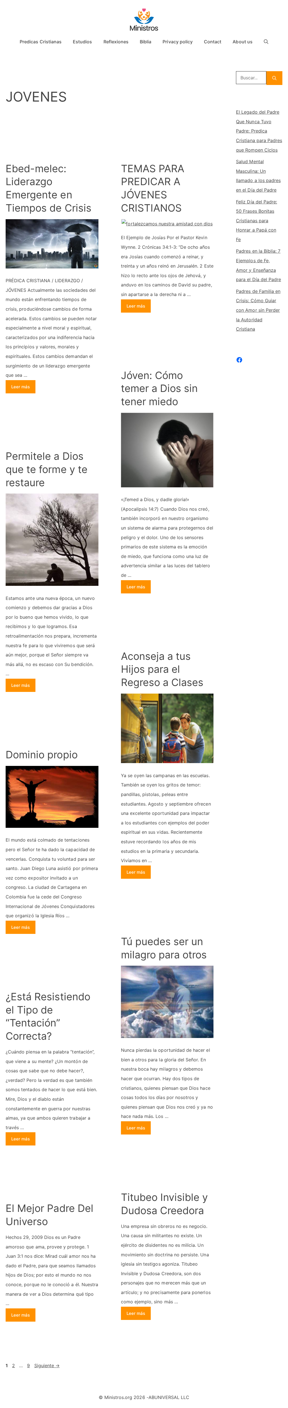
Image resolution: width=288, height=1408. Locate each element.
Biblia (145, 41)
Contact (212, 41)
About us (242, 41)
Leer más (20, 386)
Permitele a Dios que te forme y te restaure (46, 469)
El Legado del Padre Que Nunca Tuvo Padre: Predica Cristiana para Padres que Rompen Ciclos (259, 131)
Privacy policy (178, 41)
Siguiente (47, 1365)
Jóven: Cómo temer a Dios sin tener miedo (159, 388)
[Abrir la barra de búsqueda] (266, 41)
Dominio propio (42, 754)
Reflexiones (116, 41)
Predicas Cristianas (41, 41)
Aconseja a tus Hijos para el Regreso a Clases (162, 669)
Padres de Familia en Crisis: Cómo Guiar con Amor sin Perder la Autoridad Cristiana (258, 310)
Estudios (82, 41)
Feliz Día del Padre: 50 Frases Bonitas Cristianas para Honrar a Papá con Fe (256, 220)
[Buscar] (274, 78)
